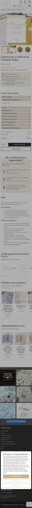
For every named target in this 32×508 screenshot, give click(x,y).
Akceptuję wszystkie (16, 476)
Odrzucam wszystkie (16, 481)
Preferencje (16, 485)
